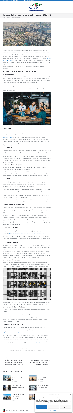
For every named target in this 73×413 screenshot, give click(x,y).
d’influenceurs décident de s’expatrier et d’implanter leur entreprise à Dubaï (27, 233)
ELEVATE (8, 126)
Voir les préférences (65, 407)
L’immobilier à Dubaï (8, 137)
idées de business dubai (39, 350)
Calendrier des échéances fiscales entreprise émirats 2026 (18, 377)
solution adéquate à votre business (37, 342)
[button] (70, 394)
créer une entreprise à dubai (28, 350)
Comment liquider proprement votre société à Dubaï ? (18, 387)
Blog (26, 348)
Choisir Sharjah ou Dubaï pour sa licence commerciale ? (18, 396)
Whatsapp (6, 0)
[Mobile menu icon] (2, 7)
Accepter (42, 407)
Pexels (17, 126)
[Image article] (7, 378)
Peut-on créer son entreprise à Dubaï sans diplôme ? (43, 377)
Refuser (53, 407)
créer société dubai (18, 350)
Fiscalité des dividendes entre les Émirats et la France (43, 387)
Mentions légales (53, 410)
